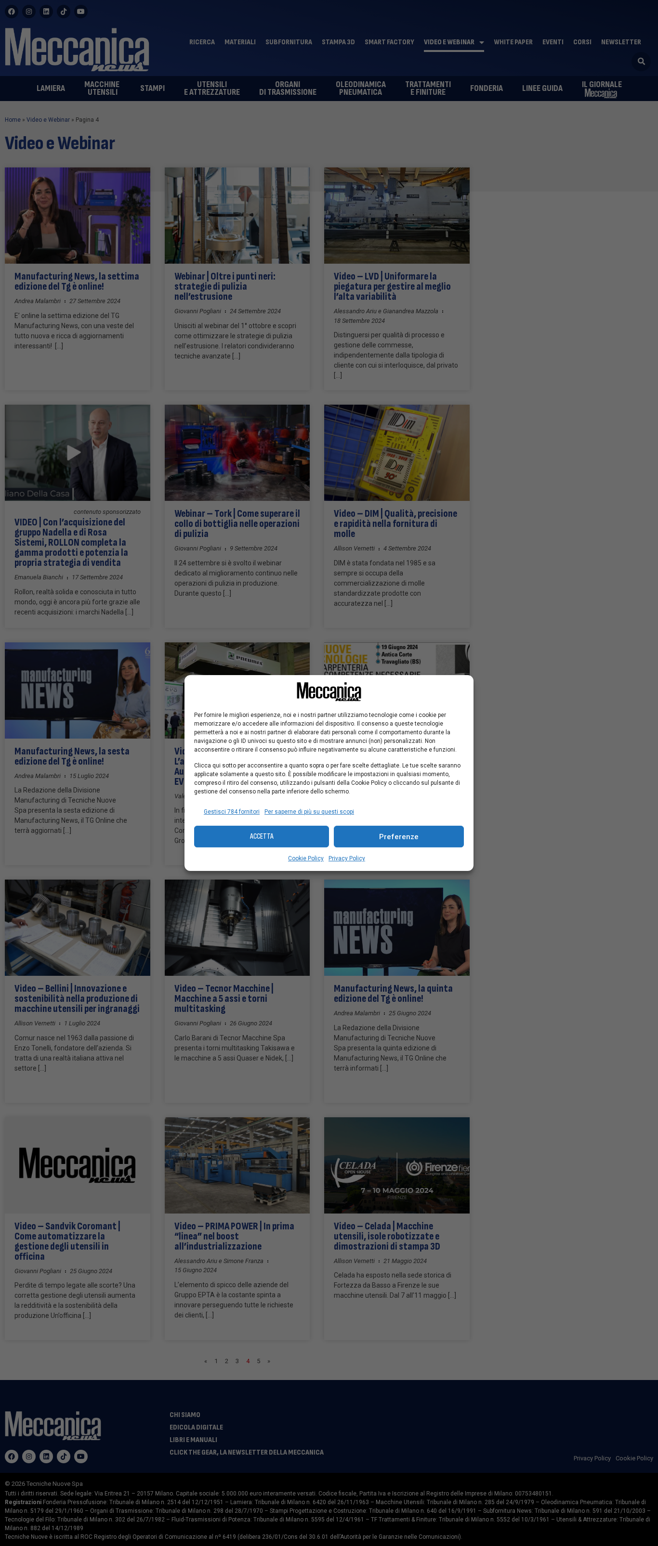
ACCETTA (262, 836)
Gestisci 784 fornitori (232, 811)
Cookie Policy (306, 858)
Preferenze (399, 836)
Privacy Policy (347, 858)
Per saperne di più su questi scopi (309, 811)
